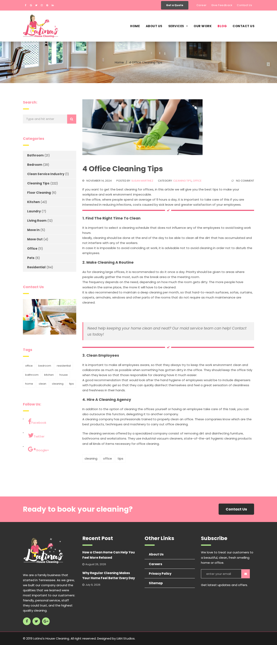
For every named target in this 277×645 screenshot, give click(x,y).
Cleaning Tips (182, 181)
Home (135, 26)
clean (42, 384)
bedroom (44, 366)
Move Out (35, 239)
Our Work (203, 26)
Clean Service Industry (45, 174)
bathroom (32, 375)
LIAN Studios (126, 638)
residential (64, 366)
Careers (155, 564)
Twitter (39, 436)
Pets (30, 258)
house (63, 375)
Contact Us (244, 5)
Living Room (36, 220)
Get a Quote (174, 5)
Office (197, 181)
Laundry (34, 211)
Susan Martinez (142, 181)
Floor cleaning (39, 192)
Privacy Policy (160, 573)
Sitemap (156, 583)
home (29, 384)
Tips (120, 458)
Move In (33, 230)
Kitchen (33, 202)
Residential (36, 267)
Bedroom (34, 165)
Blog (222, 26)
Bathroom (35, 155)
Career (201, 5)
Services (176, 26)
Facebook (38, 422)
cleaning (91, 458)
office (107, 458)
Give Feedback (221, 5)
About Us (154, 26)
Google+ (42, 450)
